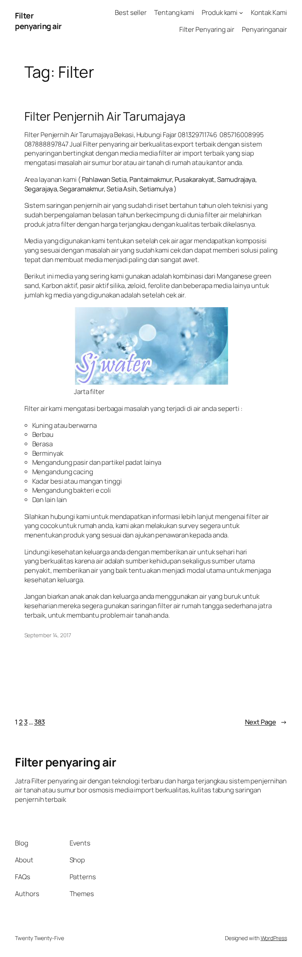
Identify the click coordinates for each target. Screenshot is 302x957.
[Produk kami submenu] (241, 13)
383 (39, 721)
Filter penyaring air (38, 21)
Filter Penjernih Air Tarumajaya (105, 116)
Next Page (266, 721)
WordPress (274, 938)
